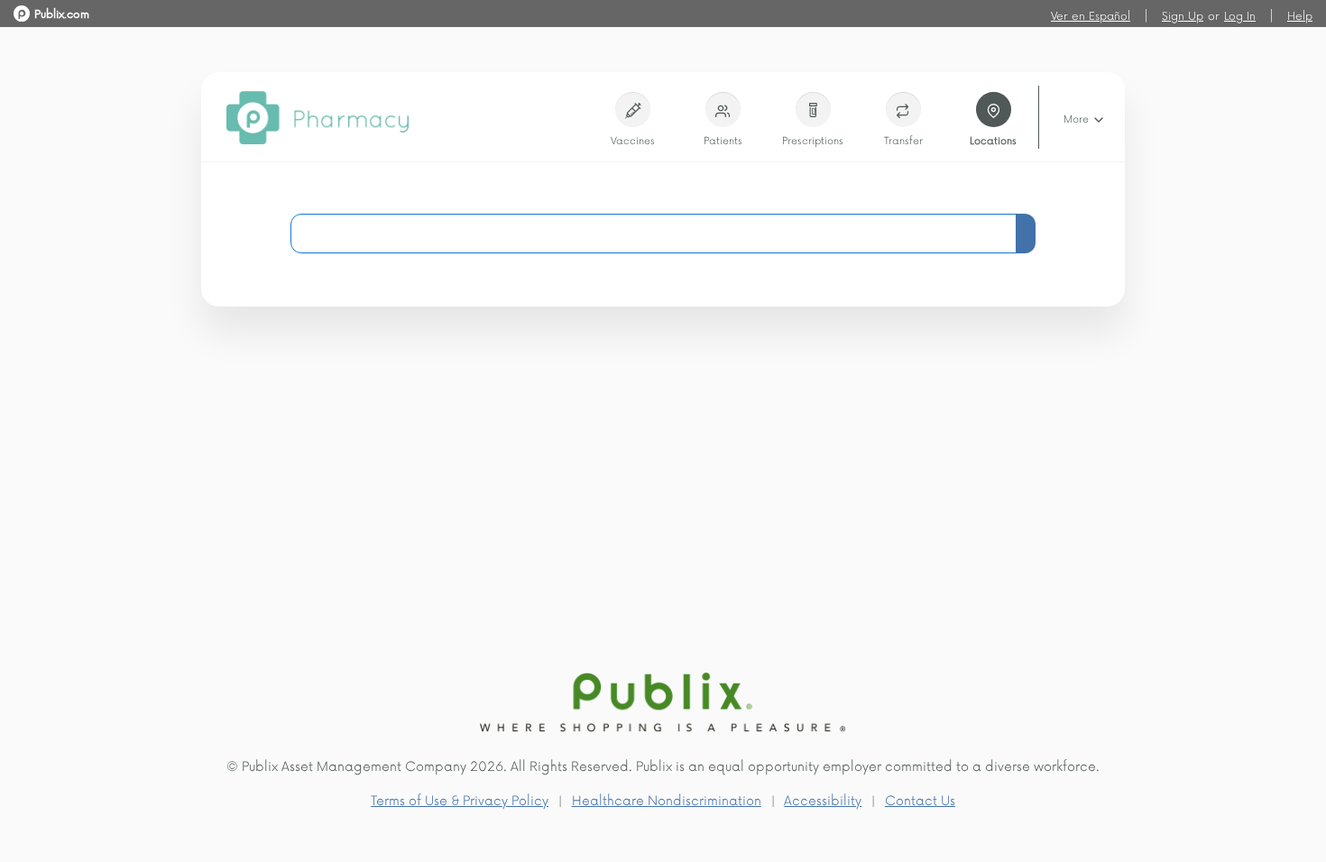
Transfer (903, 140)
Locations (993, 140)
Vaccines (633, 140)
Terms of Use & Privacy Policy (459, 800)
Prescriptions (812, 140)
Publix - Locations (61, 12)
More (1077, 118)
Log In (1240, 15)
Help (1299, 15)
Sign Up (1182, 15)
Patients (723, 140)
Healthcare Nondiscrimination (666, 800)
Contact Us (920, 800)
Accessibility (822, 800)
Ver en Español (1090, 15)
